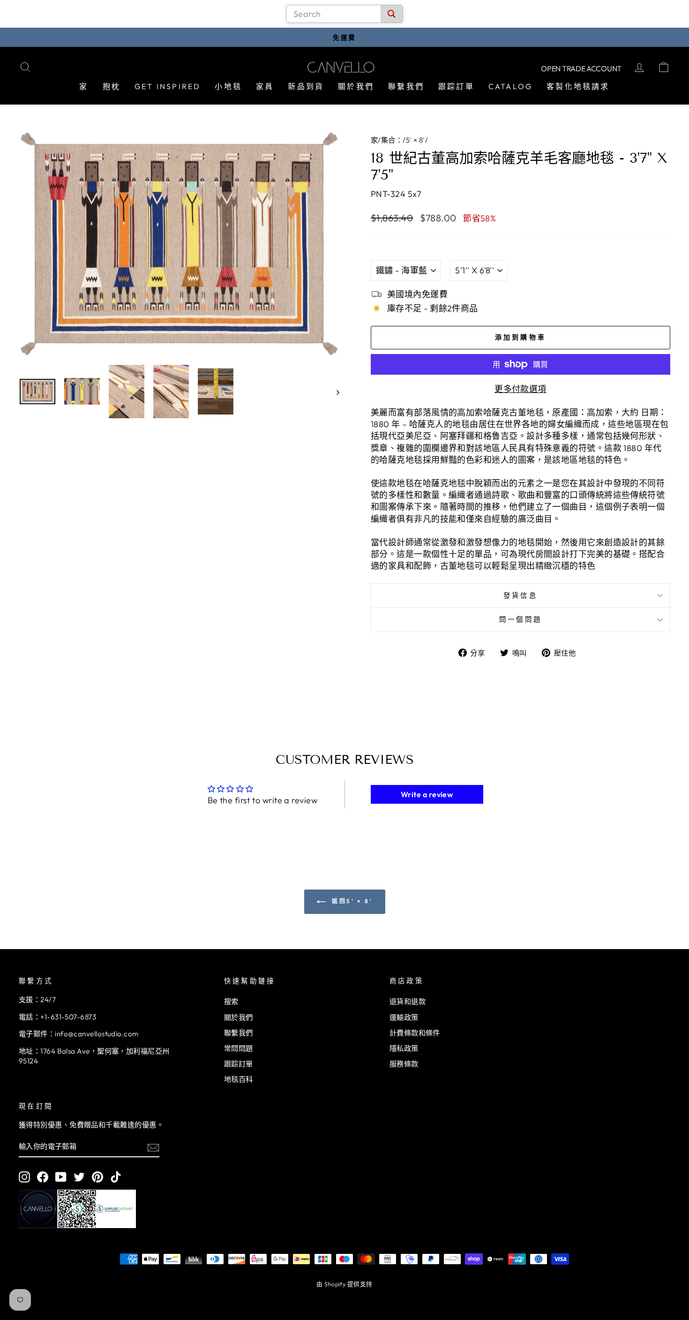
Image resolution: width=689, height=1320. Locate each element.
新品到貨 (306, 86)
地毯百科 (238, 1079)
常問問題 (238, 1048)
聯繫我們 (406, 86)
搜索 (231, 1001)
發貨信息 (520, 595)
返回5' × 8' (351, 901)
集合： (392, 140)
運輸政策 (404, 1017)
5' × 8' (415, 140)
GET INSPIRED (168, 86)
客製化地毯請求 (578, 86)
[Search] (392, 14)
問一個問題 (520, 619)
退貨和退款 (407, 1001)
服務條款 (404, 1063)
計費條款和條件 (414, 1032)
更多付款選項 (520, 389)
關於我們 (356, 86)
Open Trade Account (581, 68)
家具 (265, 86)
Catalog (510, 86)
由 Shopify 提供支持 (344, 1284)
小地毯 (228, 86)
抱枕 (111, 86)
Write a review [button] (427, 794)
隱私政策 (404, 1048)
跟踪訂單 (456, 86)
